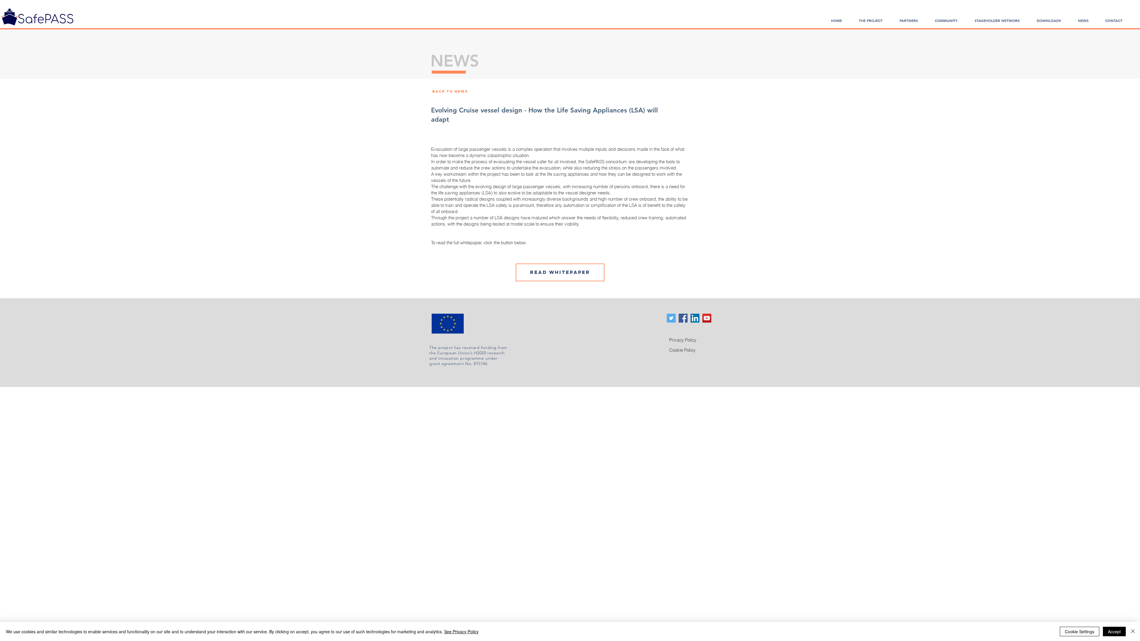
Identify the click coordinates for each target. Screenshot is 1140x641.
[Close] (1132, 631)
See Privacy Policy (461, 631)
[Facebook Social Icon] (683, 318)
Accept (1114, 631)
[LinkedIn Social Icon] (695, 318)
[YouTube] (706, 318)
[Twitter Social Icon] (671, 318)
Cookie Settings (1079, 631)
